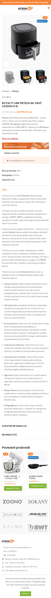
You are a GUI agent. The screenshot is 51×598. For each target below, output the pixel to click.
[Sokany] (38, 501)
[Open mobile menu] (3, 8)
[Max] (38, 514)
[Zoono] (13, 501)
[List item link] (25, 562)
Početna (6, 91)
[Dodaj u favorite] (21, 454)
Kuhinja (15, 91)
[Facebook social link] (17, 179)
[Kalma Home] (13, 527)
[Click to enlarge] (6, 64)
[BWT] (38, 527)
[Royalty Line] (13, 514)
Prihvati (25, 594)
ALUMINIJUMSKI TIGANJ (36, 477)
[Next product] (47, 91)
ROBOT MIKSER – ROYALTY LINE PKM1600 (11, 478)
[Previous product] (42, 91)
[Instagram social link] (20, 179)
